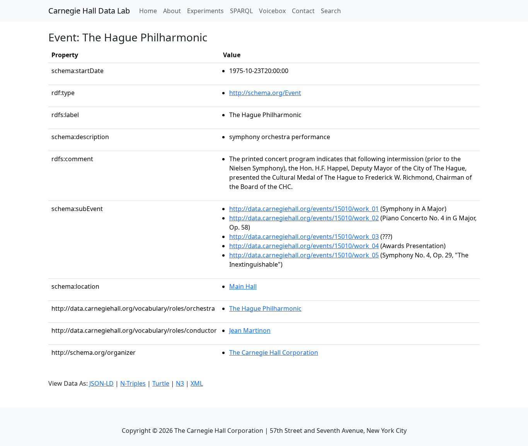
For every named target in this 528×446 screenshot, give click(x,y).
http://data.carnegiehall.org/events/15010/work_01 (304, 208)
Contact (303, 11)
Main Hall (243, 286)
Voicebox (272, 11)
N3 (180, 383)
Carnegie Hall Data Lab (89, 10)
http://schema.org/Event (265, 93)
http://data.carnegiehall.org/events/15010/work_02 (304, 218)
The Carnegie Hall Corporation (273, 352)
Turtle (160, 383)
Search (331, 11)
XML (197, 383)
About (172, 11)
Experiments (205, 11)
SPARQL (241, 11)
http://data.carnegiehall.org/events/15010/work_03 (304, 236)
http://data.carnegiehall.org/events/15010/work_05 (304, 255)
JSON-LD (101, 383)
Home (149, 10)
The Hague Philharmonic (265, 308)
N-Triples (133, 383)
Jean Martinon (250, 330)
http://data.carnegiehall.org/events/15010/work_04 (304, 246)
